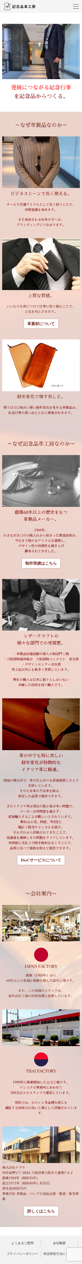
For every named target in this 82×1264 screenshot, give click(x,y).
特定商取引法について (59, 1253)
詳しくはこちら (41, 1211)
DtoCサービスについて (41, 860)
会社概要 (59, 1243)
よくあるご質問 (22, 1243)
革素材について (41, 324)
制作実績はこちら (41, 563)
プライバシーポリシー (22, 1253)
